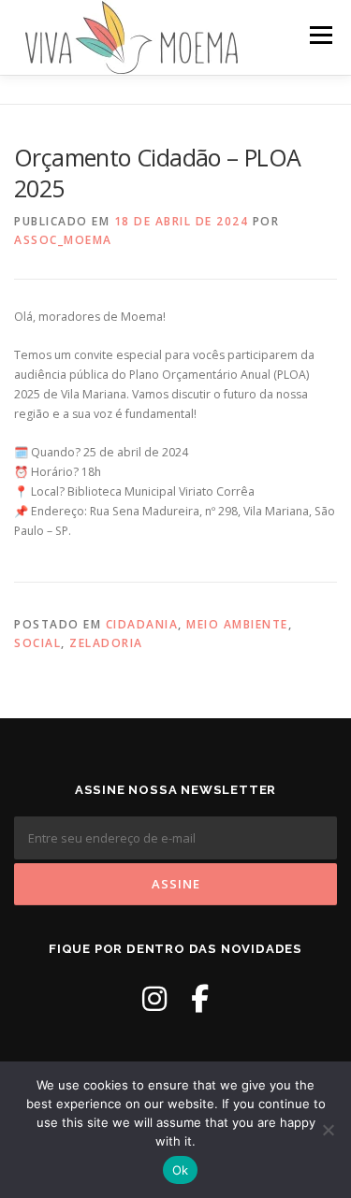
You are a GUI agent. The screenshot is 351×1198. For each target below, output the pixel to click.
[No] (327, 1129)
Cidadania (142, 624)
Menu (319, 35)
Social (37, 643)
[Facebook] (200, 998)
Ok (180, 1169)
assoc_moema (63, 240)
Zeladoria (106, 643)
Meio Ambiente (237, 624)
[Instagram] (154, 998)
